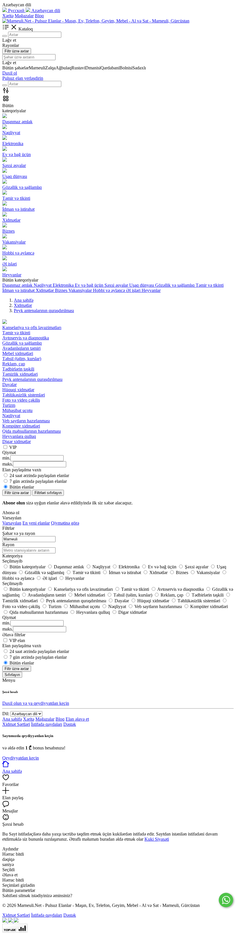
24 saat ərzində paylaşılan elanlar (39, 475)
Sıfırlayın (12, 675)
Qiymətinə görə (65, 523)
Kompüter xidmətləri (21, 426)
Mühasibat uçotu (17, 410)
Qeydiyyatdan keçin (20, 757)
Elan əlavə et (77, 719)
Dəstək (69, 724)
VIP (13, 447)
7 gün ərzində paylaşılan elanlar (38, 481)
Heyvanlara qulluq (19, 436)
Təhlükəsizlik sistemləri (23, 394)
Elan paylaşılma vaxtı (21, 645)
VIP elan (17, 640)
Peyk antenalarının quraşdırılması (32, 379)
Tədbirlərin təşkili (18, 369)
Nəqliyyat (11, 415)
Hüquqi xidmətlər (18, 389)
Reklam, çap (13, 363)
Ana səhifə (12, 719)
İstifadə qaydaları (46, 724)
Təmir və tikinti (16, 332)
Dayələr (9, 384)
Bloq (39, 15)
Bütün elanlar (21, 487)
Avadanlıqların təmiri (21, 348)
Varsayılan (11, 523)
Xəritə (8, 15)
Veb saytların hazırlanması (26, 420)
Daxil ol (9, 73)
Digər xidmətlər (16, 441)
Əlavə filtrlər (13, 634)
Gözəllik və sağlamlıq (22, 343)
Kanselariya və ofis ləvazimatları (31, 327)
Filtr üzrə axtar (17, 51)
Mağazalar (24, 15)
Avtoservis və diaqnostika (25, 337)
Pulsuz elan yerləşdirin (22, 78)
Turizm (8, 405)
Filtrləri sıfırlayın (48, 493)
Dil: (5, 713)
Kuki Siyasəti (156, 839)
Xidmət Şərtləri (16, 724)
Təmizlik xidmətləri (20, 374)
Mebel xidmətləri (17, 353)
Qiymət (9, 617)
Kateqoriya (12, 555)
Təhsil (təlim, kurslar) (21, 358)
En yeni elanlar (36, 523)
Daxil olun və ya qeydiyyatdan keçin (35, 703)
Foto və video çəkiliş (21, 400)
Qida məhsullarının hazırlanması (31, 431)
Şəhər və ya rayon (18, 533)
